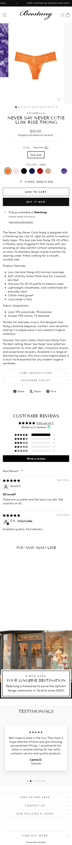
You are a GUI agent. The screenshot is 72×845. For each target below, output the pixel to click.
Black (24, 171)
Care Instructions (36, 373)
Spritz (8, 171)
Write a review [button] (36, 458)
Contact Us (35, 805)
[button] (21, 435)
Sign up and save (35, 797)
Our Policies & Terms (35, 813)
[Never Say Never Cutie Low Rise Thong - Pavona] (13, 619)
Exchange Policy (36, 380)
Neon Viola (64, 171)
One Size (36, 155)
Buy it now (36, 202)
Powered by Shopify (36, 842)
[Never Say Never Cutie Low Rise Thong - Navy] (17, 616)
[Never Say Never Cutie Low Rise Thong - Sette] (25, 616)
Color (36, 164)
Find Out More (35, 835)
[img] (11, 480)
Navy (32, 171)
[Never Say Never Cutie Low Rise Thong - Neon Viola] (17, 619)
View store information (21, 222)
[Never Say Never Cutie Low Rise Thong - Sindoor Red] (21, 616)
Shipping (23, 135)
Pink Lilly (16, 171)
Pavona (56, 171)
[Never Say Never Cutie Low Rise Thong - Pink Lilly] (9, 616)
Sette (48, 171)
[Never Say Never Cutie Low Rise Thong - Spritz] (6, 616)
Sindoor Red (40, 171)
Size (33, 147)
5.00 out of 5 (45, 423)
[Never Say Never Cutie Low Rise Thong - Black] (13, 616)
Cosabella (36, 113)
